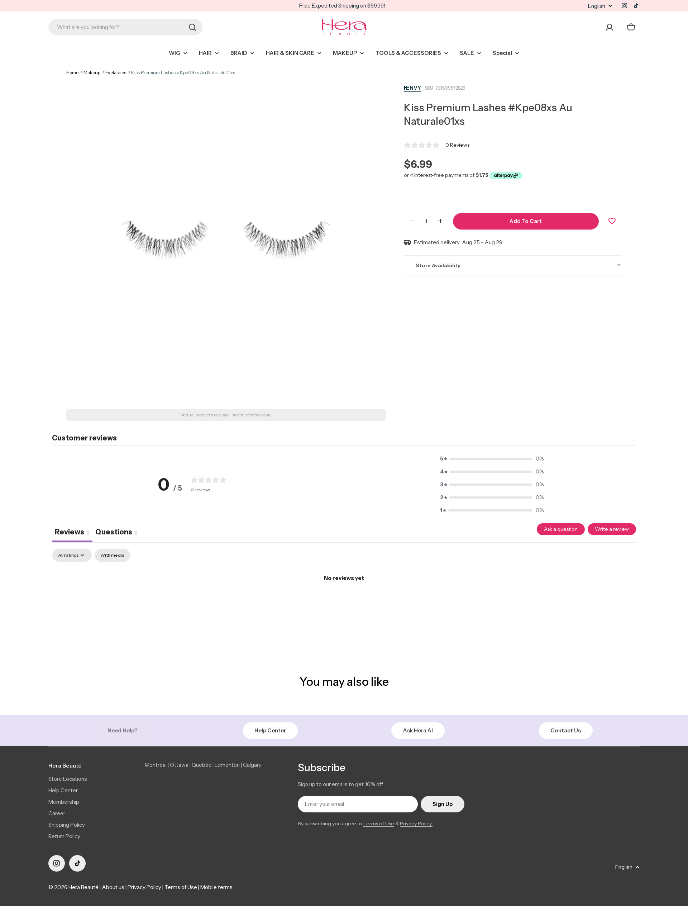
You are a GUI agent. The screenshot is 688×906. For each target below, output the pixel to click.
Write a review (612, 529)
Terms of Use (378, 823)
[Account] (609, 27)
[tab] (116, 533)
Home (72, 72)
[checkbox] (112, 555)
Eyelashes (115, 72)
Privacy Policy (144, 887)
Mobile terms (216, 887)
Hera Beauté (83, 887)
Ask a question (561, 529)
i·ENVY (412, 87)
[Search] (192, 27)
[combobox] (125, 27)
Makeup (91, 72)
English (596, 6)
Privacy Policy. (416, 823)
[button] (492, 458)
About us (113, 887)
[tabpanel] (344, 602)
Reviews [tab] (72, 532)
